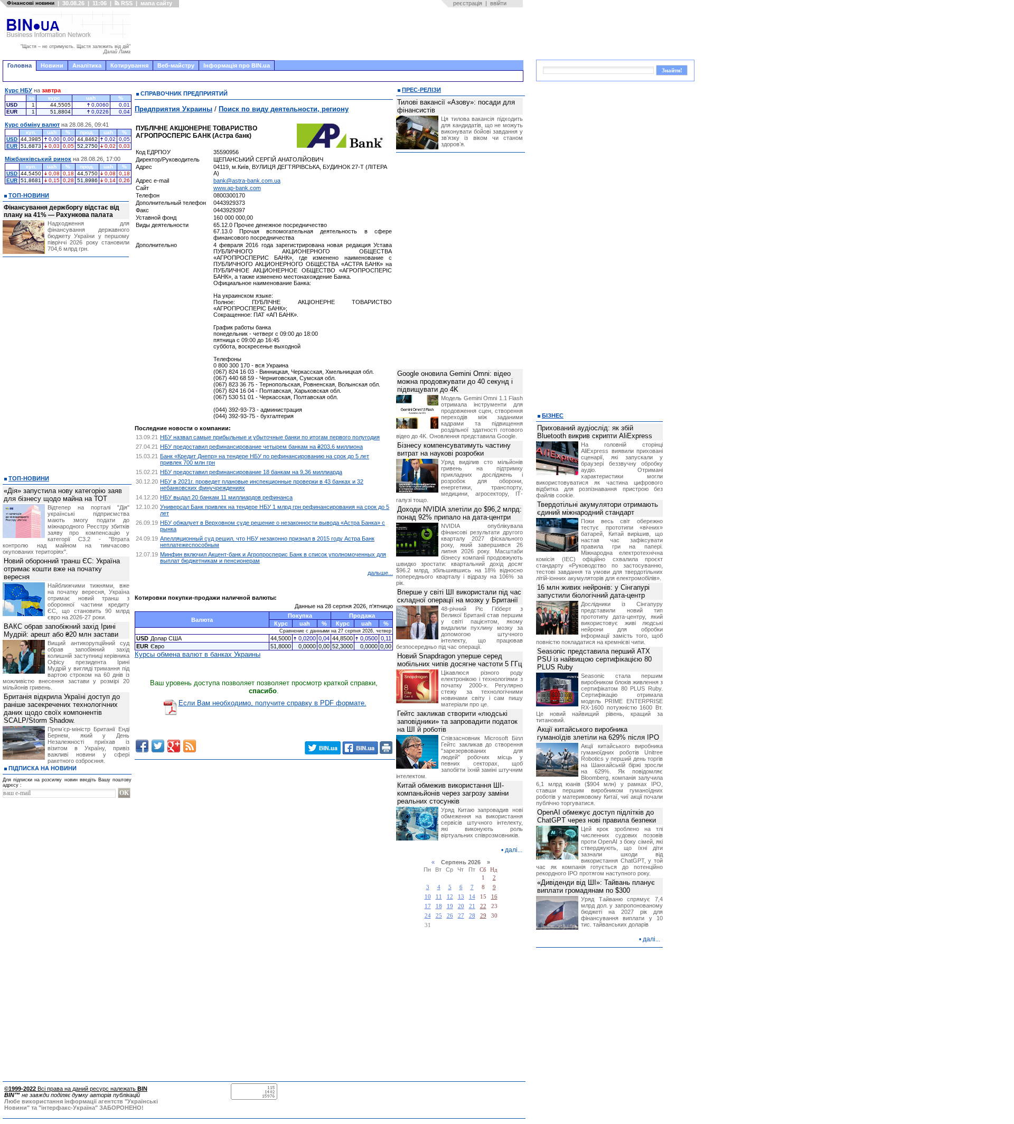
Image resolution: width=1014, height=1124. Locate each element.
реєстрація (467, 3)
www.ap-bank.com (237, 188)
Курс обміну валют (32, 124)
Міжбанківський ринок (38, 159)
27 (461, 916)
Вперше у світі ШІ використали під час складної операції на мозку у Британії (459, 596)
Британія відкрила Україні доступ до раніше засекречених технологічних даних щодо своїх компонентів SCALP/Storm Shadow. (62, 708)
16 (494, 897)
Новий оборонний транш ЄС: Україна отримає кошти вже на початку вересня (62, 569)
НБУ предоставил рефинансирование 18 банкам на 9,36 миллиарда (251, 472)
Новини (52, 65)
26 (450, 916)
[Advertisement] (330, 34)
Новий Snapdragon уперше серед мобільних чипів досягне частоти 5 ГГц (459, 660)
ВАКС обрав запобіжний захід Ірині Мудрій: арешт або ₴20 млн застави (61, 630)
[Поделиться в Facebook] (142, 746)
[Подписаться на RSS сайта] (189, 746)
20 (461, 906)
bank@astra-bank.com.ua (246, 180)
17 (428, 906)
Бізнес (553, 415)
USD (11, 139)
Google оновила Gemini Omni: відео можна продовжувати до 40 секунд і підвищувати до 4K (455, 381)
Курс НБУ (18, 90)
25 (439, 916)
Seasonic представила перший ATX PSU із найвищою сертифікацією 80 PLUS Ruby (594, 659)
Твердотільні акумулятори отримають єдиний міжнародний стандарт (597, 508)
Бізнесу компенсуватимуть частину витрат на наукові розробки (454, 449)
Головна (19, 65)
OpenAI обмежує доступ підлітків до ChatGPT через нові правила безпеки (596, 816)
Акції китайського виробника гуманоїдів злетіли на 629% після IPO (598, 733)
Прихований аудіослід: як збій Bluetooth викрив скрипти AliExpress (594, 432)
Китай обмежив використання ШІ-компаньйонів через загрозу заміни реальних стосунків (453, 793)
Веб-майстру (175, 65)
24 (428, 916)
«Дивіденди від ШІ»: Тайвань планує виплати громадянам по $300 (596, 886)
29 (483, 916)
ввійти (498, 3)
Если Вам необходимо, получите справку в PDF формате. (273, 703)
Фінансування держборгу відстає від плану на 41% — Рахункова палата (61, 211)
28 (472, 916)
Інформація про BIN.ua (236, 65)
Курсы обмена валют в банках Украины (197, 654)
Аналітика (86, 65)
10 (428, 897)
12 (450, 897)
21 (472, 906)
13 (461, 897)
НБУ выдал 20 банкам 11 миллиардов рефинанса (226, 497)
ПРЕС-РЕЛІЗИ (421, 90)
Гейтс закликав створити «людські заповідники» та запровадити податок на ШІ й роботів (457, 721)
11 (439, 897)
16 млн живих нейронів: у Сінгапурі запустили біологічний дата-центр (593, 591)
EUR (11, 146)
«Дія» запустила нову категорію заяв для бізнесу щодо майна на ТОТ (63, 495)
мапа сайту (156, 3)
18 (439, 906)
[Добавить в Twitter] (158, 746)
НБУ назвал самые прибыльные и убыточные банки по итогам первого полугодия (270, 437)
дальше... (380, 573)
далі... (513, 850)
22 (483, 906)
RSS (126, 3)
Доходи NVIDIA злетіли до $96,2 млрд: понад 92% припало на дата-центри (459, 513)
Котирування (129, 65)
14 (472, 897)
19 (450, 906)
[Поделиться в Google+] (173, 746)
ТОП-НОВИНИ (28, 195)
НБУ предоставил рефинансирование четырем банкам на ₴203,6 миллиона (261, 446)
